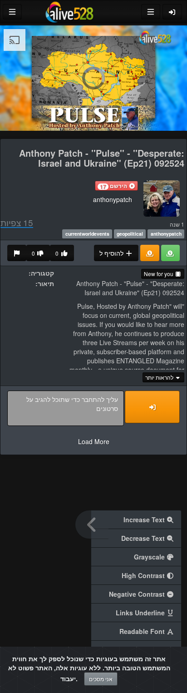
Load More (93, 441)
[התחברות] (172, 12)
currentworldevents (87, 233)
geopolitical (130, 233)
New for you (159, 273)
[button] (116, 186)
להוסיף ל (112, 252)
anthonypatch (112, 199)
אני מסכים (101, 679)
